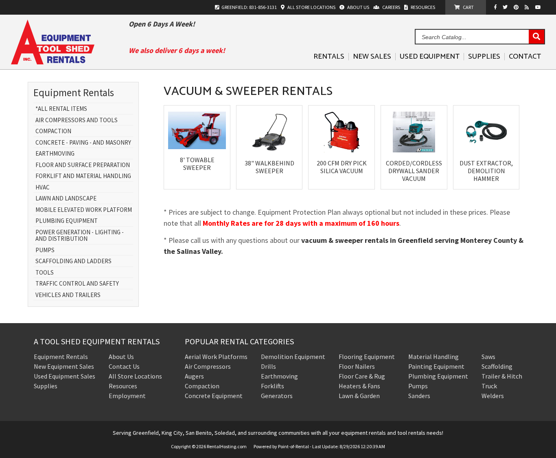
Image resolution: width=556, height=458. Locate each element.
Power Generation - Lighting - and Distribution (79, 235)
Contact (525, 56)
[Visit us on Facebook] (497, 7)
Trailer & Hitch (502, 376)
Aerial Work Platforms (216, 356)
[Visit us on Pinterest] (517, 7)
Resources (123, 386)
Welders (493, 396)
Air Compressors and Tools (76, 120)
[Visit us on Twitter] (506, 7)
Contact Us (124, 366)
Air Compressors (208, 366)
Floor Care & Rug (362, 376)
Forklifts (272, 386)
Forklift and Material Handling (83, 176)
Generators (277, 396)
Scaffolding (497, 366)
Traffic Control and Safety (77, 283)
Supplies (484, 56)
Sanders (419, 396)
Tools (44, 272)
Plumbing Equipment (66, 221)
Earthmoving (54, 153)
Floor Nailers (357, 366)
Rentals (328, 56)
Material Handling (433, 356)
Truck (489, 386)
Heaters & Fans (359, 386)
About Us (121, 356)
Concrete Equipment (214, 396)
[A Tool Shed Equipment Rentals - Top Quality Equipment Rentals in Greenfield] (52, 61)
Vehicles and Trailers (68, 295)
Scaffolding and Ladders (73, 261)
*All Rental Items (61, 109)
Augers (194, 376)
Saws (488, 356)
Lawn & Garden (359, 396)
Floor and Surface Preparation (82, 165)
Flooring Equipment (367, 356)
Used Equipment (430, 56)
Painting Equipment (436, 366)
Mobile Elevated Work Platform (83, 210)
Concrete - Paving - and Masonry (83, 142)
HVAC (42, 187)
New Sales (372, 56)
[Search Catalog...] (536, 37)
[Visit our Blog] (528, 7)
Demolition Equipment (293, 356)
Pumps (45, 250)
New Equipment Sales (64, 366)
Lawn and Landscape (65, 198)
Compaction (53, 131)
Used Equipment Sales (64, 376)
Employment (127, 396)
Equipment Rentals (61, 356)
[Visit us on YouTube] (539, 7)
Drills (268, 366)
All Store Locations (135, 376)
